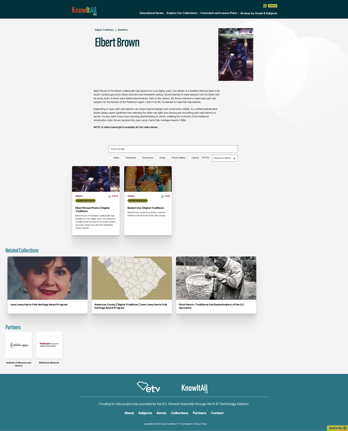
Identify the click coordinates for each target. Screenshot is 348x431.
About (129, 413)
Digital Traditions (104, 29)
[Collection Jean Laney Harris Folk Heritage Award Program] (47, 278)
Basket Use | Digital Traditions (146, 207)
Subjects (145, 413)
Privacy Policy (200, 423)
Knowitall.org (84, 11)
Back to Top (336, 428)
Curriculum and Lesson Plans (218, 13)
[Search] (265, 5)
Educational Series (152, 13)
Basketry (123, 29)
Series (161, 413)
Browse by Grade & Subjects (259, 13)
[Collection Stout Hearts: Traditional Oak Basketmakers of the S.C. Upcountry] (216, 278)
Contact (217, 413)
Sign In (272, 6)
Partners (199, 413)
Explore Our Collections (182, 13)
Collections (179, 413)
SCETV (150, 387)
